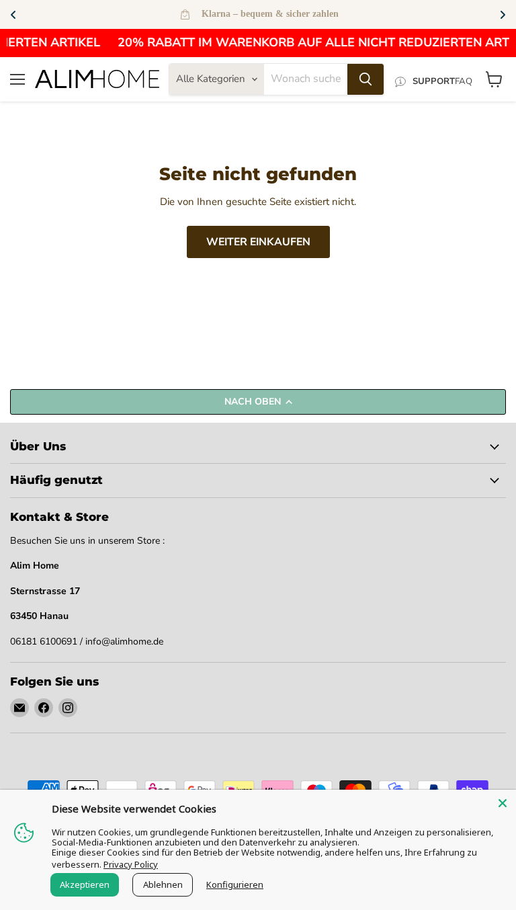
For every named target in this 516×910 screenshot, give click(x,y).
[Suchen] (365, 79)
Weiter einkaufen (258, 242)
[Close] (502, 803)
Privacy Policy (130, 864)
